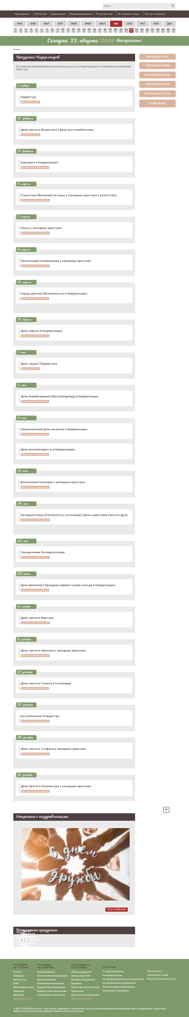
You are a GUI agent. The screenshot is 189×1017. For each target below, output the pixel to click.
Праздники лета (157, 84)
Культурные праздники (85, 995)
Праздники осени (157, 93)
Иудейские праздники (50, 983)
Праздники (22, 14)
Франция (18, 995)
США (16, 983)
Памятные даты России (85, 987)
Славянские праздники (51, 995)
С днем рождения (113, 971)
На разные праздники (116, 990)
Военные (76, 983)
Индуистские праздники (52, 991)
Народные (77, 991)
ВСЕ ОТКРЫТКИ (116, 909)
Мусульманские (46, 979)
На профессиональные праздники (123, 979)
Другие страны (22, 999)
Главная (16, 49)
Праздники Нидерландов (34, 167)
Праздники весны (158, 75)
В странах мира (128, 14)
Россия (17, 972)
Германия (19, 991)
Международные (81, 14)
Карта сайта (154, 971)
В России (41, 14)
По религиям (104, 14)
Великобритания (23, 987)
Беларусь (19, 976)
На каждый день (112, 975)
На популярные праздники (119, 987)
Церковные (58, 14)
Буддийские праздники (51, 987)
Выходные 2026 (157, 56)
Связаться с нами (157, 975)
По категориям (155, 14)
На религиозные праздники (119, 983)
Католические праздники (35, 200)
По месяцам (157, 103)
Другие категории (82, 999)
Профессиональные (83, 979)
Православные (46, 972)
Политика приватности (161, 979)
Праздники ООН (80, 976)
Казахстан (19, 979)
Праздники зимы (157, 65)
